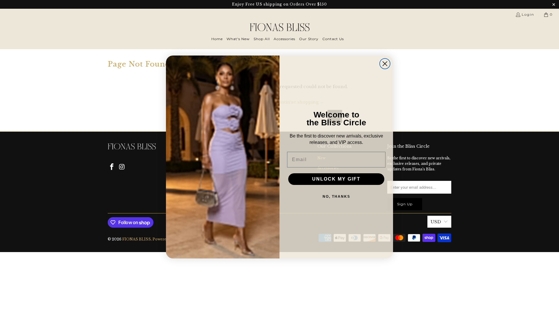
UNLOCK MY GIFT (336, 178)
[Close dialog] (385, 63)
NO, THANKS (336, 197)
